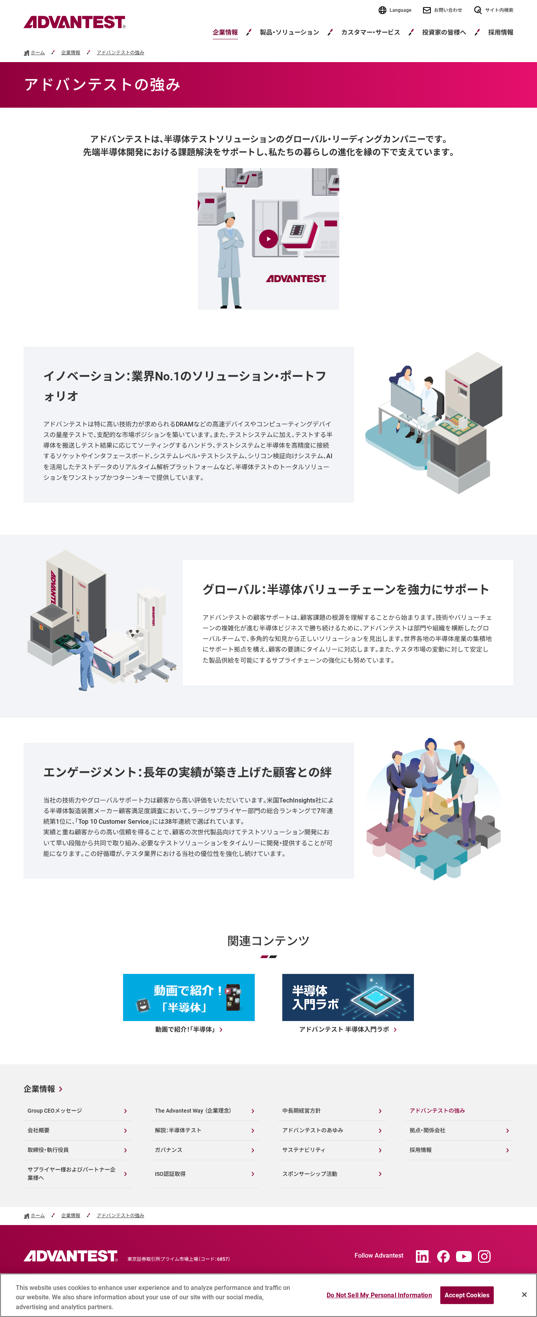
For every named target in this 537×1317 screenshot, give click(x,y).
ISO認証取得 (170, 1174)
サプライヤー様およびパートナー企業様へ (72, 1173)
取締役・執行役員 (48, 1150)
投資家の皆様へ (444, 32)
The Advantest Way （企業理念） (193, 1111)
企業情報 (225, 32)
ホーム (38, 52)
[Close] (524, 1294)
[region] (268, 1295)
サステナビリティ (304, 1150)
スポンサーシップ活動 (309, 1174)
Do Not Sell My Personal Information (379, 1295)
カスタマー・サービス (370, 32)
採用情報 (421, 1150)
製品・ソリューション (289, 32)
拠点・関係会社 (427, 1130)
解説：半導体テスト (178, 1130)
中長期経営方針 (301, 1111)
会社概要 (39, 1130)
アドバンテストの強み (120, 52)
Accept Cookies (467, 1295)
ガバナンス (168, 1150)
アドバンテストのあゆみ (312, 1130)
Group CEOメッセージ (55, 1111)
